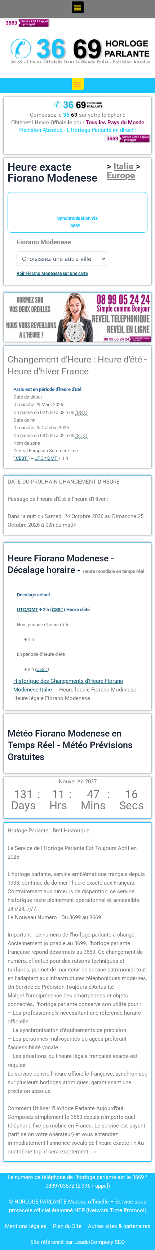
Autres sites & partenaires (119, 1226)
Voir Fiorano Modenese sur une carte (52, 273)
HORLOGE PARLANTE (40, 1201)
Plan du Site (68, 1226)
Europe (121, 175)
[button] (78, 7)
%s (20, 639)
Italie (125, 166)
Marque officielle (88, 1201)
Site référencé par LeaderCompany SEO (77, 1242)
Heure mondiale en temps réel (113, 571)
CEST (42, 669)
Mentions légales (25, 1226)
